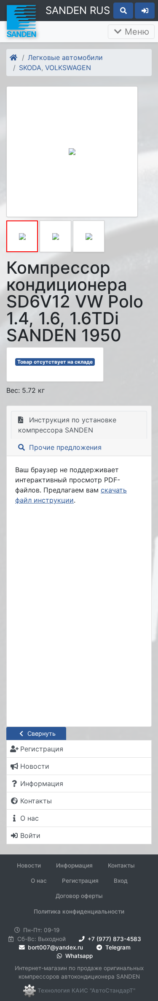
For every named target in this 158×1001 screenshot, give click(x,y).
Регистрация (80, 880)
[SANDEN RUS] (21, 20)
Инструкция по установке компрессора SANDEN (67, 425)
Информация (74, 865)
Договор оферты (79, 895)
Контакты (121, 865)
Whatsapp (78, 955)
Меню (135, 32)
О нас (39, 880)
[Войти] (145, 11)
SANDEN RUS (78, 10)
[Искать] (123, 11)
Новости (29, 865)
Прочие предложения (64, 447)
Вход (121, 880)
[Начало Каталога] (14, 57)
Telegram (117, 947)
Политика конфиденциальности (79, 911)
